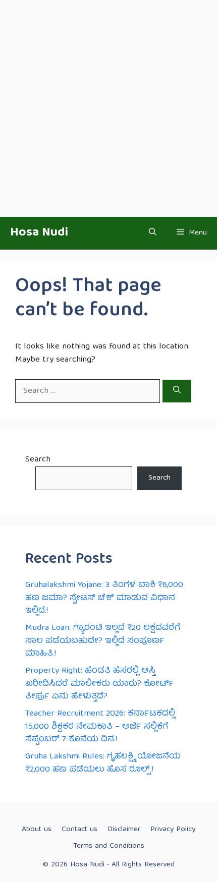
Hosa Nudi (39, 233)
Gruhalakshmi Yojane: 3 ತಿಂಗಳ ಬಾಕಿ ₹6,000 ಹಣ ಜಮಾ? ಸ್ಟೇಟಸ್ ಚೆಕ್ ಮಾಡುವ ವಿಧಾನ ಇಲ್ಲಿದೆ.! (104, 598)
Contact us (79, 829)
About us (36, 829)
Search (37, 459)
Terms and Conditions (108, 846)
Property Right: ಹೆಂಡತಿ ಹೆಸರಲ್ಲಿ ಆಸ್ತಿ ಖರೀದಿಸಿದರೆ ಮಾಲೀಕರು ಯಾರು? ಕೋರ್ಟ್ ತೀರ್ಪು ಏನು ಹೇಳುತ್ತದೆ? (99, 684)
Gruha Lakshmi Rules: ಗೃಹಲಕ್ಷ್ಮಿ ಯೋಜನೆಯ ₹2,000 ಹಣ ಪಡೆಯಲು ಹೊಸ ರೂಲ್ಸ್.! (103, 763)
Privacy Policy (172, 829)
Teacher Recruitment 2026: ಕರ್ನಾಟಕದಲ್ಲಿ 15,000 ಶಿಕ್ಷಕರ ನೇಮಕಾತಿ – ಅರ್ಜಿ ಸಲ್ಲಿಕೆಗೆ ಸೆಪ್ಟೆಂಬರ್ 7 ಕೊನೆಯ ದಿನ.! (100, 727)
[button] (153, 233)
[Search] (176, 391)
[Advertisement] (108, 108)
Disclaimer (123, 829)
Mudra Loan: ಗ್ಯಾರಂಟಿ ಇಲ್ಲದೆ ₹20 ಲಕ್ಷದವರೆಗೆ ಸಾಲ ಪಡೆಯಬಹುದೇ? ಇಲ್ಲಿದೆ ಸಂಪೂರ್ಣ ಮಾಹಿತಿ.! (103, 641)
